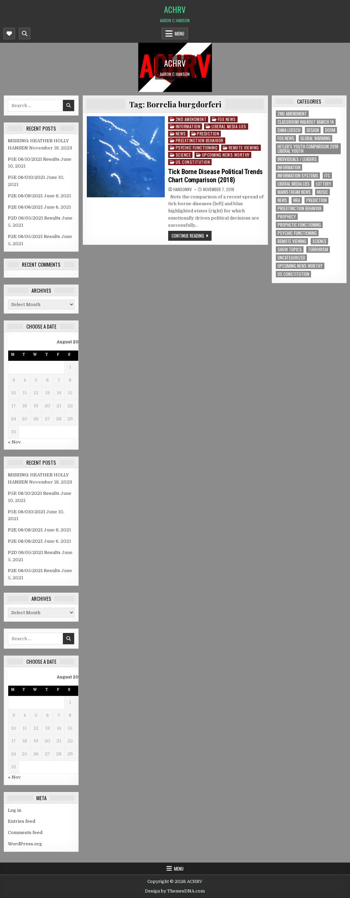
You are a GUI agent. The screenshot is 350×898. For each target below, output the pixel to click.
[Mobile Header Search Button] (24, 33)
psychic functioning (197, 147)
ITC (327, 175)
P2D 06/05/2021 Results (34, 218)
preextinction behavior (200, 140)
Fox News (227, 119)
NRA (296, 200)
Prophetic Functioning (299, 225)
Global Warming (315, 138)
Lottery (323, 184)
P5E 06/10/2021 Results (33, 159)
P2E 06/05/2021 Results (34, 236)
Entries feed (21, 821)
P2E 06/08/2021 (25, 195)
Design (313, 130)
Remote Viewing (244, 147)
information (188, 126)
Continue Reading (188, 235)
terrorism (318, 249)
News (181, 133)
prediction (208, 133)
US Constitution (193, 162)
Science (183, 155)
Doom (330, 130)
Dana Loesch (289, 130)
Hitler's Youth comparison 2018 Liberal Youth (308, 148)
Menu (179, 33)
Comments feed (25, 832)
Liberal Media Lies (229, 126)
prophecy (287, 216)
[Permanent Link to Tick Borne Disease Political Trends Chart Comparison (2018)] (126, 156)
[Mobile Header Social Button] (9, 33)
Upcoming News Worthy (226, 155)
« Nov (14, 442)
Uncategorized (291, 257)
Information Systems (298, 175)
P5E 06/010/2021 (26, 177)
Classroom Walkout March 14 (306, 122)
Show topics (290, 249)
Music (322, 192)
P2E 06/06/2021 (25, 207)
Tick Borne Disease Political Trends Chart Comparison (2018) (215, 176)
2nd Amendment (191, 119)
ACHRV (175, 9)
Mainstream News (294, 192)
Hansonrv (182, 189)
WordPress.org (25, 843)
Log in (14, 810)
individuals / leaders (297, 159)
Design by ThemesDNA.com (175, 891)
